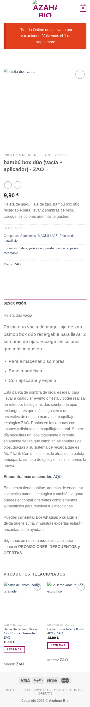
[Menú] (6, 8)
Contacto (62, 690)
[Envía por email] (34, 275)
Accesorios (55, 155)
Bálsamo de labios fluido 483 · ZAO (65, 631)
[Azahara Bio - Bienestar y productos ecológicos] (45, 8)
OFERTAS (45, 693)
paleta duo (36, 248)
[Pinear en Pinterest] (43, 275)
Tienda (24, 690)
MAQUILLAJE (29, 155)
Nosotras (42, 690)
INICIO (11, 690)
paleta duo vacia (56, 248)
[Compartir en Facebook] (17, 275)
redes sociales (52, 540)
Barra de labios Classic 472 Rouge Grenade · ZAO (21, 633)
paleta (23, 248)
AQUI (58, 477)
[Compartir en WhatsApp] (8, 275)
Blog (78, 690)
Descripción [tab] (15, 303)
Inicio (9, 155)
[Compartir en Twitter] (25, 275)
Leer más (14, 649)
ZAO (17, 264)
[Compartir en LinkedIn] (51, 275)
